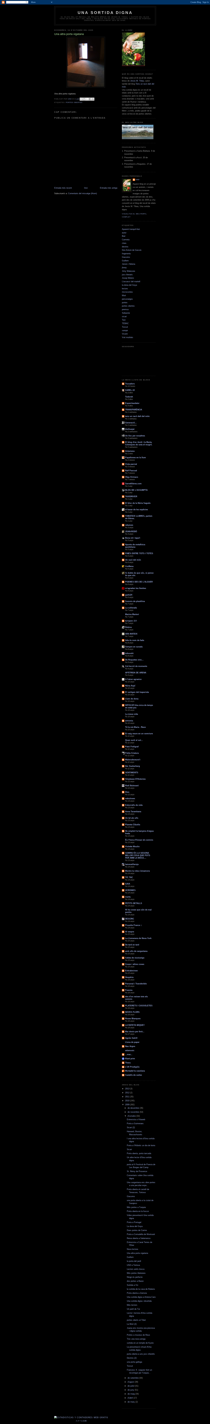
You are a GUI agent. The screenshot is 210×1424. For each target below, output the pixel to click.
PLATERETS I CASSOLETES (139, 1005)
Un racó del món (133, 560)
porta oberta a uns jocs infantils (141, 1354)
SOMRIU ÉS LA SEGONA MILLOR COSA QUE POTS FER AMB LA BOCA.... (137, 855)
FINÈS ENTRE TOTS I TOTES (139, 553)
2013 (127, 1088)
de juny (131, 1390)
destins (125, 247)
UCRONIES (130, 890)
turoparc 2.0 (131, 621)
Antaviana (130, 451)
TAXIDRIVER (131, 496)
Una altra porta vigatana (137, 1253)
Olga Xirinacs (131, 477)
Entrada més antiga (108, 188)
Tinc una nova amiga (136, 1339)
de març (131, 1402)
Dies (127, 792)
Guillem (125, 260)
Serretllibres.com (133, 483)
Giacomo (126, 257)
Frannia (128, 990)
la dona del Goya (129, 285)
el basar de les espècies (136, 509)
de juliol (131, 1386)
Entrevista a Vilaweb (136, 1119)
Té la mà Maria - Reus (135, 727)
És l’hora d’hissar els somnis (139, 840)
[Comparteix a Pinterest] (92, 99)
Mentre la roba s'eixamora (137, 871)
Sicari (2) (131, 1127)
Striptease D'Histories (135, 779)
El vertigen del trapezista (137, 692)
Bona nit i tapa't (132, 538)
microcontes (127, 292)
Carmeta (125, 239)
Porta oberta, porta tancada (139, 1153)
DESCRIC (129, 919)
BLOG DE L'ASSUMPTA (136, 490)
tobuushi (129, 653)
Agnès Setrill (131, 1038)
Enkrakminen (131, 970)
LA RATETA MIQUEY (135, 1025)
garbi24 (128, 595)
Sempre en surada (134, 647)
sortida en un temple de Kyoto (140, 1343)
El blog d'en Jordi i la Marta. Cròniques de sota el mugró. (138, 443)
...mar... (128, 1054)
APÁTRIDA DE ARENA (135, 672)
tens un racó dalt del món (137, 416)
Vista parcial (131, 464)
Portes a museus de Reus (138, 1335)
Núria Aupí (130, 686)
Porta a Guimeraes (135, 1123)
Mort (124, 295)
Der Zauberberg (132, 766)
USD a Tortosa (133, 1265)
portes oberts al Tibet (136, 1320)
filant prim (130, 1058)
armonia (129, 721)
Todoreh (129, 397)
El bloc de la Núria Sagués (138, 503)
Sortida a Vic (132, 1285)
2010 (127, 1100)
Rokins (128, 627)
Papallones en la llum (135, 457)
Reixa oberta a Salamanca (138, 1238)
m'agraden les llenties (135, 588)
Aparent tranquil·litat (131, 229)
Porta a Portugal (134, 1222)
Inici (86, 188)
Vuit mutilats (127, 337)
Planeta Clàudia (132, 824)
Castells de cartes (133, 1075)
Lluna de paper (132, 1042)
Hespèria (129, 977)
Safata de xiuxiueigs (134, 958)
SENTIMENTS (131, 772)
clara (124, 243)
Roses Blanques (133, 1018)
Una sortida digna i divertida (139, 1301)
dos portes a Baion (135, 1281)
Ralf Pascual (131, 470)
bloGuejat (129, 429)
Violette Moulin (132, 846)
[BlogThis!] (84, 99)
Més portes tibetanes (136, 1273)
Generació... (131, 423)
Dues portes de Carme (137, 1230)
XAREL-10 (130, 390)
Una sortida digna (105, 12)
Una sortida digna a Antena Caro (141, 1297)
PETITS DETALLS (133, 903)
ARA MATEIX (131, 634)
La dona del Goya (135, 1226)
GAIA (127, 884)
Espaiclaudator (132, 403)
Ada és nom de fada (134, 640)
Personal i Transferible (136, 984)
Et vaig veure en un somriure (139, 733)
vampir (125, 330)
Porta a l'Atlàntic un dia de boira (141, 1145)
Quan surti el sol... (134, 740)
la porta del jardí (134, 1261)
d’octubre (132, 1116)
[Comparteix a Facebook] (89, 99)
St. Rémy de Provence (137, 1171)
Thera (128, 1063)
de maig (131, 1394)
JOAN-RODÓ (131, 531)
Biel (123, 236)
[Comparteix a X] (87, 99)
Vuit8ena (129, 566)
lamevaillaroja (132, 864)
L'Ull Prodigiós (132, 1067)
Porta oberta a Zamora (137, 1293)
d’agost (131, 1382)
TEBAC (125, 323)
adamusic (129, 1050)
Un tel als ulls (131, 818)
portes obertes (74, 102)
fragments (126, 253)
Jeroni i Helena (128, 264)
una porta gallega (134, 1362)
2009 (127, 1104)
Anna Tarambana (133, 811)
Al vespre (129, 932)
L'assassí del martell (131, 281)
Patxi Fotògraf (132, 746)
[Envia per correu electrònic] (81, 99)
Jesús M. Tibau (137, 81)
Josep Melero (128, 278)
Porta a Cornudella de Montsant (141, 1234)
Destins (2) (132, 1358)
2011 (127, 1096)
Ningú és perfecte (135, 1277)
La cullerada (131, 608)
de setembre (133, 1378)
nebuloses (130, 798)
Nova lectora (132, 1249)
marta (128, 897)
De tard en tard (132, 945)
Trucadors (130, 384)
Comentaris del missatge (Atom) (82, 193)
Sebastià (126, 313)
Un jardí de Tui (133, 1309)
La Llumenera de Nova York (138, 938)
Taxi (124, 320)
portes (124, 302)
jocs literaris (127, 274)
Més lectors (132, 1305)
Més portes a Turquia (136, 1207)
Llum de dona (131, 699)
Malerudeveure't (132, 759)
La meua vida (131, 714)
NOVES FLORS (132, 1012)
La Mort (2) (132, 1324)
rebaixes (129, 525)
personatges (127, 299)
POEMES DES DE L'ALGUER (139, 582)
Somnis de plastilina (135, 601)
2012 (127, 1092)
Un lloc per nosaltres (135, 436)
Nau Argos (130, 1046)
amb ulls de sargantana (136, 951)
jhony (124, 267)
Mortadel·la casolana (135, 1071)
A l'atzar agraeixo (133, 679)
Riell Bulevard (132, 785)
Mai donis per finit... (134, 1031)
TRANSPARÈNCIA (133, 409)
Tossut (125, 327)
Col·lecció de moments (136, 666)
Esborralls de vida (134, 805)
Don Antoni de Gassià (131, 250)
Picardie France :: (133, 925)
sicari (124, 316)
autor (124, 233)
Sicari (129, 1149)
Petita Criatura (132, 753)
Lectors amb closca (135, 1269)
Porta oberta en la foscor (138, 1211)
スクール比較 (81, 1421)
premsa (125, 309)
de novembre (134, 1112)
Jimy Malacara (128, 271)
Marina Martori (132, 614)
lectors (125, 288)
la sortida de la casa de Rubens (141, 1289)
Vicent (125, 334)
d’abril (130, 1398)
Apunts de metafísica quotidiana (135, 545)
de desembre (134, 1108)
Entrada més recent (63, 188)
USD (137, 179)
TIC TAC (129, 877)
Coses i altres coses (134, 964)
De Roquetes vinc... (134, 660)
